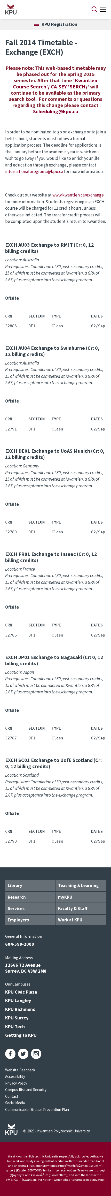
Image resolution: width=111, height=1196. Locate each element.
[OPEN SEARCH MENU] (94, 9)
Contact (11, 1096)
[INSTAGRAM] (36, 1054)
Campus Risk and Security (25, 1089)
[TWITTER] (23, 1054)
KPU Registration (59, 24)
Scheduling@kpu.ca (55, 111)
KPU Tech (15, 1027)
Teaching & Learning (78, 885)
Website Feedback (20, 1070)
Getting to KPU (21, 1035)
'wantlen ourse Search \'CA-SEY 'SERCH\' (55, 83)
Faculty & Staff (72, 908)
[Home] (41, 9)
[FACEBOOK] (10, 1054)
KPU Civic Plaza (21, 992)
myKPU (65, 897)
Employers (18, 920)
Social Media (15, 1102)
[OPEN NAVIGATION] (103, 9)
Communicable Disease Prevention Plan (37, 1109)
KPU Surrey (16, 1018)
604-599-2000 (19, 944)
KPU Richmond (20, 1009)
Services (16, 908)
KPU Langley (18, 1000)
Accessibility (15, 1076)
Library (15, 885)
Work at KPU (70, 920)
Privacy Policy (16, 1083)
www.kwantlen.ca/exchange (78, 195)
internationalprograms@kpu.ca (34, 171)
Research (17, 897)
